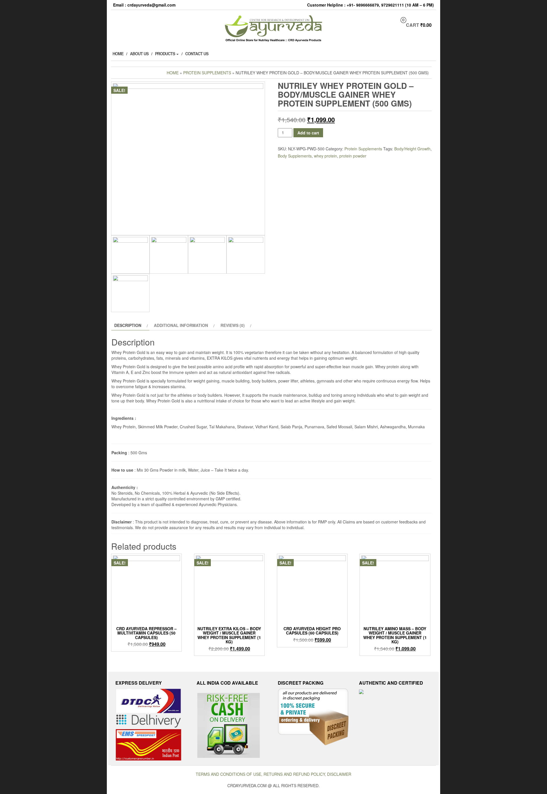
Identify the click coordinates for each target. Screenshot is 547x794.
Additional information (181, 325)
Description (127, 325)
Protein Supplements (207, 72)
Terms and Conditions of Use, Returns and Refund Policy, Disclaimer (273, 774)
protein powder (352, 156)
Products (165, 53)
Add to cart (308, 133)
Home (118, 53)
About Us (139, 53)
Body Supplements (295, 156)
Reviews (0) (233, 325)
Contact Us (196, 53)
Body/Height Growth (412, 149)
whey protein (325, 156)
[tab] (130, 325)
